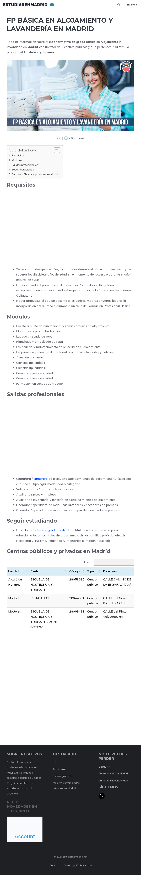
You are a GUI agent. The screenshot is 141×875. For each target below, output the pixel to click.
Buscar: (88, 562)
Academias (59, 769)
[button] (118, 4)
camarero (41, 479)
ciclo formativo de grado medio (44, 530)
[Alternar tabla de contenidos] (55, 150)
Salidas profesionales (25, 165)
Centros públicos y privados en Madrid (35, 174)
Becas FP (104, 766)
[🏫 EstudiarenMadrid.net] (29, 4)
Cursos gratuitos (63, 776)
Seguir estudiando (23, 169)
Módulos (17, 160)
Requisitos (18, 155)
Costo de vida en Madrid (113, 773)
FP (54, 762)
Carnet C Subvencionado (113, 780)
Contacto (55, 865)
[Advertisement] (70, 216)
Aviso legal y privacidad (78, 865)
